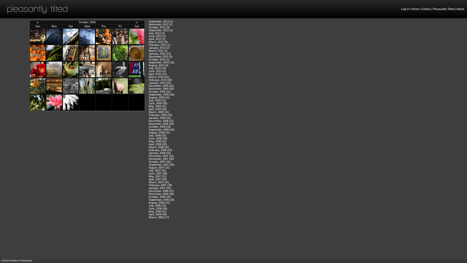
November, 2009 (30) (161, 88)
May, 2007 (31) (158, 176)
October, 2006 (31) (160, 196)
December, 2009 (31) (161, 85)
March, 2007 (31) (159, 182)
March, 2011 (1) (158, 50)
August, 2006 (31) (159, 202)
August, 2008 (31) (159, 132)
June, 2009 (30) (158, 103)
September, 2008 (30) (161, 129)
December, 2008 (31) (161, 120)
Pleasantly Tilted (443, 9)
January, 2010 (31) (160, 82)
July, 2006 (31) (157, 205)
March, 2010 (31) (159, 77)
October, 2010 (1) (159, 59)
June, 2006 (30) (158, 208)
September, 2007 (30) (161, 164)
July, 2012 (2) (157, 33)
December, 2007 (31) (161, 156)
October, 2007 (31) (160, 161)
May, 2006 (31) (158, 211)
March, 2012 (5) (158, 42)
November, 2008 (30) (161, 123)
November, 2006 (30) (161, 194)
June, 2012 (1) (157, 36)
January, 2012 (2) (159, 47)
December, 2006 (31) (161, 191)
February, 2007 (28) (160, 185)
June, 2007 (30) (158, 173)
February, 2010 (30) (160, 80)
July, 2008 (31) (157, 135)
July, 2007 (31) (157, 170)
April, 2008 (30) (158, 144)
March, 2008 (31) (159, 147)
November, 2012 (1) (160, 24)
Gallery (426, 9)
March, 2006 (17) (159, 217)
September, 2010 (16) (161, 62)
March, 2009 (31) (159, 112)
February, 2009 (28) (160, 115)
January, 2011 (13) (160, 53)
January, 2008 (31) (160, 153)
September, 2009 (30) (161, 94)
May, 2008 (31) (158, 141)
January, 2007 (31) (160, 188)
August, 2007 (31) (159, 167)
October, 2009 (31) (160, 91)
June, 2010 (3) (157, 71)
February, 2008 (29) (160, 150)
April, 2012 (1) (157, 39)
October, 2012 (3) (159, 27)
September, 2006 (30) (161, 199)
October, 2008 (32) (160, 126)
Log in (405, 9)
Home (415, 9)
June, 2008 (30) (158, 138)
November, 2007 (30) (161, 158)
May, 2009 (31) (158, 106)
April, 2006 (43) (158, 214)
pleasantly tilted (37, 9)
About (460, 9)
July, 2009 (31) (157, 100)
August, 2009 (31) (159, 97)
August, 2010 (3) (158, 65)
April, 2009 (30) (158, 109)
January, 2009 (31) (160, 118)
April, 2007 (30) (158, 179)
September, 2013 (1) (161, 21)
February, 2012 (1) (160, 44)
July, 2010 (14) (157, 68)
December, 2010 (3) (160, 56)
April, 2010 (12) (158, 74)
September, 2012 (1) (161, 30)
